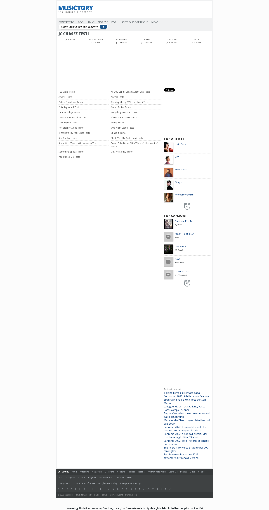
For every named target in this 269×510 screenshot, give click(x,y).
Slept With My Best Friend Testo (127, 137)
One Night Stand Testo (122, 127)
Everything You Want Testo (124, 112)
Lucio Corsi (180, 144)
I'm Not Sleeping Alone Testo (73, 117)
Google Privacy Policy (107, 483)
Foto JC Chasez (146, 41)
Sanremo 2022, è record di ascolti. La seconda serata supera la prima (185, 428)
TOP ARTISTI (174, 139)
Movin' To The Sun (184, 233)
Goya (177, 258)
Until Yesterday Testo (122, 151)
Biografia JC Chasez (121, 41)
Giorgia (178, 181)
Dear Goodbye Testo (69, 112)
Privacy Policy (64, 483)
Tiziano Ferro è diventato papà (182, 393)
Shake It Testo (118, 132)
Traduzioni (119, 477)
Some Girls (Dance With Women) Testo (78, 143)
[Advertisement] (153, 9)
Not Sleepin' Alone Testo (71, 127)
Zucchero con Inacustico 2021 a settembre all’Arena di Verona (182, 456)
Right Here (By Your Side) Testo (74, 132)
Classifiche (109, 471)
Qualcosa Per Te (184, 221)
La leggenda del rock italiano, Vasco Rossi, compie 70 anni (184, 408)
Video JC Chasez (197, 41)
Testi (60, 477)
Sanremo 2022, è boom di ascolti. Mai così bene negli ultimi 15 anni (185, 435)
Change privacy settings (130, 483)
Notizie (103, 22)
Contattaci (67, 22)
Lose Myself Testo (68, 122)
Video (192, 471)
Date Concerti (105, 477)
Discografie (70, 477)
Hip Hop (131, 471)
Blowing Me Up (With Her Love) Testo (130, 102)
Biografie (92, 477)
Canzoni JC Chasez (172, 41)
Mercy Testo (117, 122)
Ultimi (129, 477)
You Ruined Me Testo (69, 156)
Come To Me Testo (121, 107)
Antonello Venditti (184, 194)
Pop (113, 22)
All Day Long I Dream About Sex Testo (130, 91)
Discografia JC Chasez (96, 41)
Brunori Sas (181, 169)
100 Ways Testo (67, 91)
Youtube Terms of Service (84, 483)
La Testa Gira (182, 271)
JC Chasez (71, 39)
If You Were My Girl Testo (124, 117)
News (154, 22)
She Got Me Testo (68, 137)
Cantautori (97, 471)
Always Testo (65, 96)
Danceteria (180, 246)
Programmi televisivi (157, 471)
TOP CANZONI (175, 216)
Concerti (121, 471)
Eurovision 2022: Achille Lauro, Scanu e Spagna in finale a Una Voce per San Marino (186, 400)
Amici (91, 22)
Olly (177, 156)
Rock (81, 22)
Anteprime (84, 471)
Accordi (81, 477)
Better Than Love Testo (71, 102)
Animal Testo (117, 96)
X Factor (201, 471)
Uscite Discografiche (134, 22)
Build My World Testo (69, 107)
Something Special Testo (71, 151)
